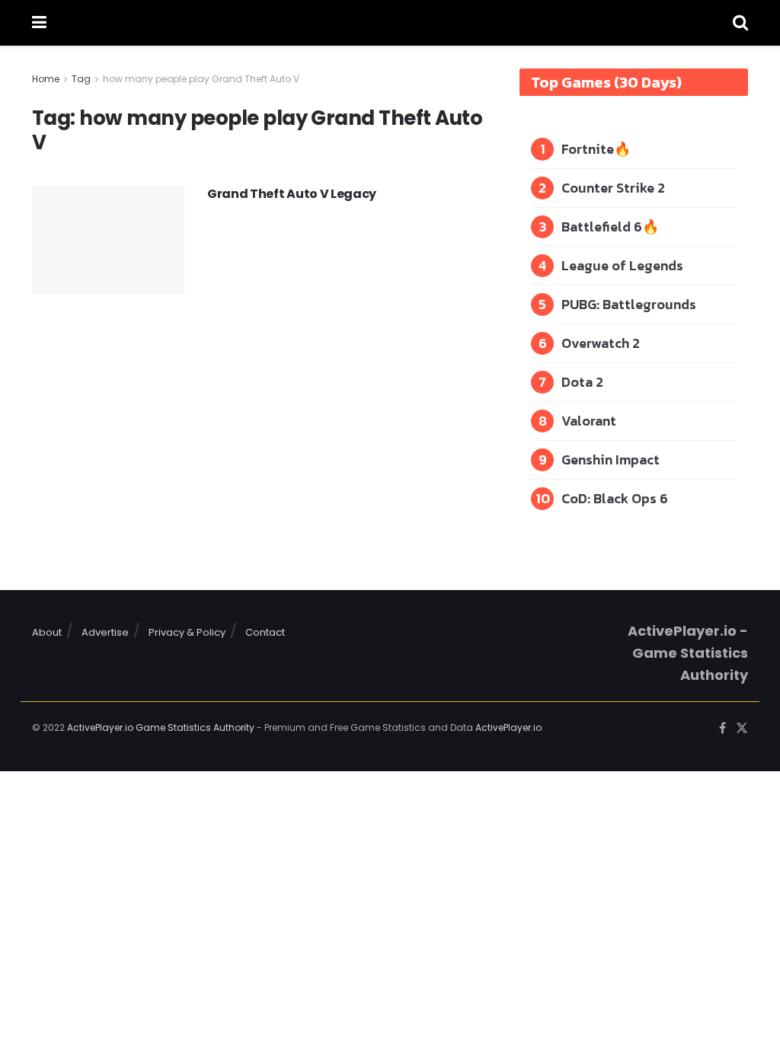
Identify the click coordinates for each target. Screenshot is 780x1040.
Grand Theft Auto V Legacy (291, 194)
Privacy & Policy (187, 632)
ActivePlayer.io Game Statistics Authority (160, 727)
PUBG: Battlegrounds (628, 304)
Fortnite (587, 149)
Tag (81, 78)
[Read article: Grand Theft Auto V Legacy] (108, 240)
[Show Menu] (39, 23)
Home (45, 78)
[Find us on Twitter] (742, 729)
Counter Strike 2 (613, 187)
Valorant (588, 420)
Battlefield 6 (601, 226)
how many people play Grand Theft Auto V (201, 78)
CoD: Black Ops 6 (614, 498)
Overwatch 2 (600, 343)
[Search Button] (740, 23)
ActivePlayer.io (508, 727)
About (47, 632)
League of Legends (622, 265)
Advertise (105, 632)
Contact (265, 632)
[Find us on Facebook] (722, 729)
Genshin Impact (610, 459)
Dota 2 (582, 382)
